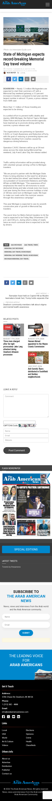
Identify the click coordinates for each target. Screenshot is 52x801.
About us (6, 758)
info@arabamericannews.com (15, 712)
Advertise (6, 762)
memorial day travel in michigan (17, 252)
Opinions (30, 734)
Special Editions (26, 549)
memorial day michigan (13, 248)
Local (22, 73)
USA (4, 734)
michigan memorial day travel (16, 259)
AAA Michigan (16, 245)
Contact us (7, 773)
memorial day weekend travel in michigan (21, 255)
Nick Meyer (11, 73)
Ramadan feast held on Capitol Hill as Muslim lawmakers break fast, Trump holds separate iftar (27, 297)
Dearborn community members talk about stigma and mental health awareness (24, 305)
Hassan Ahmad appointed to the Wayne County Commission (38, 344)
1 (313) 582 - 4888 (10, 704)
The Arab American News (21, 789)
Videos (5, 745)
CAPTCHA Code (10, 425)
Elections (30, 730)
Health (29, 741)
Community (34, 327)
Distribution (7, 766)
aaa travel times (31, 245)
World (4, 738)
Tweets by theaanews (11, 567)
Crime (28, 738)
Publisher (6, 770)
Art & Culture (7, 741)
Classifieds (31, 745)
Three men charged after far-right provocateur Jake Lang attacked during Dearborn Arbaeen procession (13, 348)
